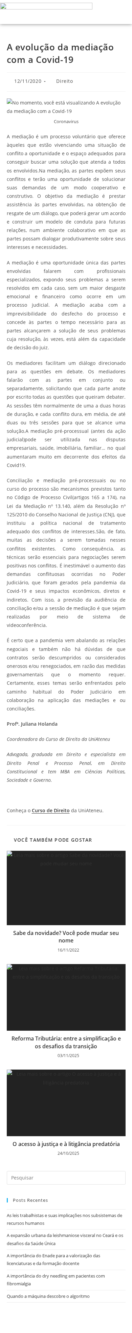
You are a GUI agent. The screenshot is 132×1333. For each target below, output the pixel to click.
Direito (64, 81)
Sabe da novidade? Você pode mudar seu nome (66, 936)
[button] (107, 12)
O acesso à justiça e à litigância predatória (66, 1144)
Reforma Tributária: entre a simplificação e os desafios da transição (66, 1042)
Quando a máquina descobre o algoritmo (48, 1296)
